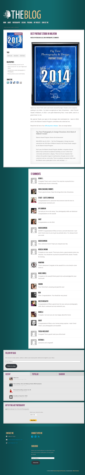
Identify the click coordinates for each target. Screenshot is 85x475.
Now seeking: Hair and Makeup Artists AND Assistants (27, 383)
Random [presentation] (62, 374)
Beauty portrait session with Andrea (16, 73)
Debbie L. (40, 178)
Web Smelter (76, 470)
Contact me (45, 22)
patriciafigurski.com (13, 443)
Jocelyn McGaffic (43, 301)
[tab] (16, 374)
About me (16, 377)
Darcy (40, 320)
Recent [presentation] (7, 374)
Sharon (40, 284)
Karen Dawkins (42, 228)
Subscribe (35, 462)
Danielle (40, 312)
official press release (51, 126)
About (9, 22)
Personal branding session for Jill (16, 64)
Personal (29, 22)
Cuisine (23, 22)
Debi (39, 292)
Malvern (16, 55)
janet (39, 219)
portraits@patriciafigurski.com (15, 439)
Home (4, 22)
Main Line (10, 55)
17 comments (56, 38)
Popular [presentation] (35, 374)
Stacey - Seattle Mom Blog (46, 198)
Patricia (37, 38)
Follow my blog (11, 366)
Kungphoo (41, 262)
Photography (16, 22)
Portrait (22, 55)
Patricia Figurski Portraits (59, 470)
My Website (37, 22)
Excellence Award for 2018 (20, 396)
